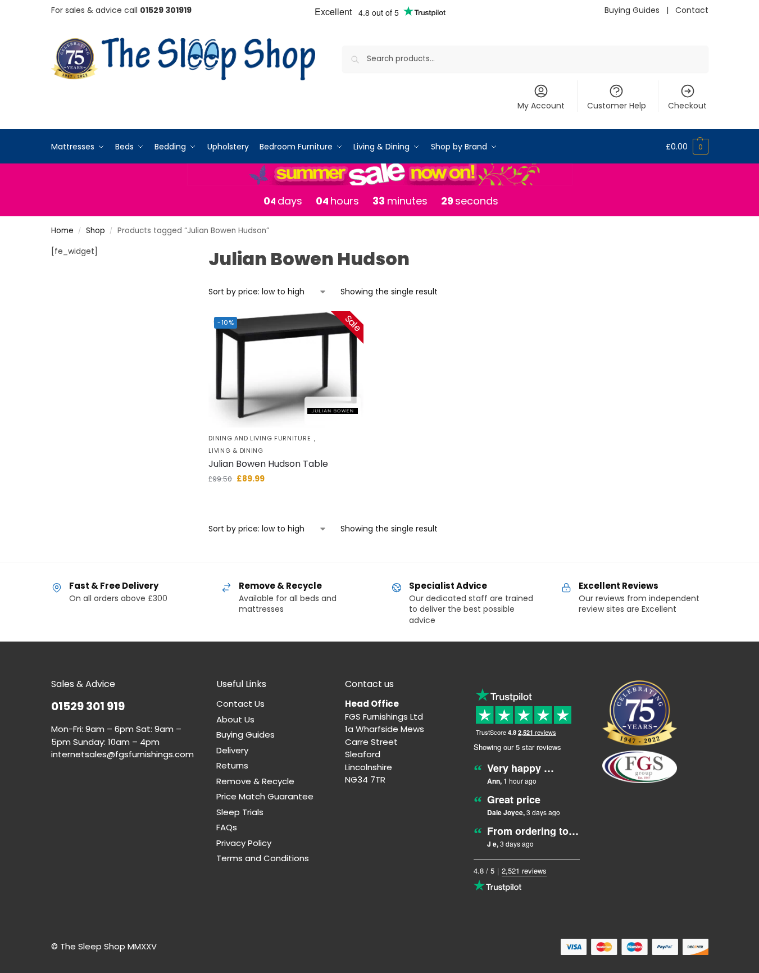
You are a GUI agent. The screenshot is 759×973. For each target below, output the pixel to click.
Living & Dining (235, 451)
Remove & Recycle (255, 781)
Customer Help (616, 105)
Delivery (232, 750)
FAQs (226, 827)
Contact (691, 10)
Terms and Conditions (262, 858)
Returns (232, 765)
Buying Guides (632, 10)
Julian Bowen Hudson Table (268, 463)
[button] (687, 146)
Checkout (687, 105)
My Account (541, 105)
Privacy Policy (243, 843)
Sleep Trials (239, 812)
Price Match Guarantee (264, 796)
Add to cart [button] (286, 502)
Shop (95, 230)
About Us (235, 719)
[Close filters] (165, 253)
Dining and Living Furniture (259, 438)
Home (62, 230)
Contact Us (240, 704)
